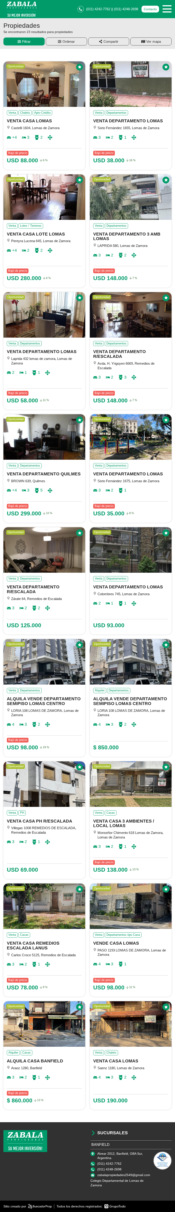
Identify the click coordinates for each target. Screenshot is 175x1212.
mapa (156, 41)
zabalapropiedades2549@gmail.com (123, 1175)
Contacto (150, 9)
